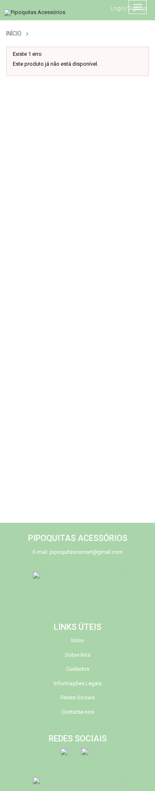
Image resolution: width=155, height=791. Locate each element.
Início (13, 33)
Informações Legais (78, 683)
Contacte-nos (78, 712)
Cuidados (77, 669)
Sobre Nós (78, 655)
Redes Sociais (77, 697)
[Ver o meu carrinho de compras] (114, 7)
